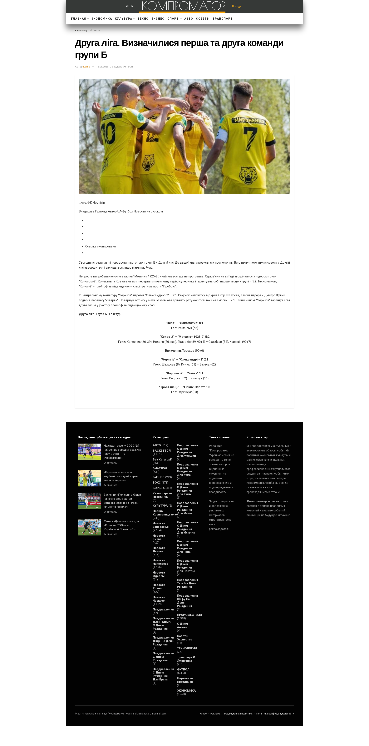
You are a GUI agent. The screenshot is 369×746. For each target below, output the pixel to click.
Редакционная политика (238, 713)
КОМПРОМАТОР (184, 6)
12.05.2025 (102, 66)
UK (131, 6)
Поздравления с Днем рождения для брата (163, 674)
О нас (203, 713)
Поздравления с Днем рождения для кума (187, 470)
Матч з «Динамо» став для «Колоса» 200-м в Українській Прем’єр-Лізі (121, 525)
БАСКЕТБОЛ (162, 450)
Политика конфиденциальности (275, 713)
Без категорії (162, 459)
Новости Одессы (159, 574)
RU (127, 6)
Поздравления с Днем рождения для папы (187, 547)
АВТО (188, 18)
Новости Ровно (159, 586)
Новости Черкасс (159, 598)
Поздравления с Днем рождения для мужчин (187, 527)
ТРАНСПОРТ (223, 18)
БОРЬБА (159, 488)
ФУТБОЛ (95, 30)
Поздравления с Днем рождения (163, 657)
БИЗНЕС (158, 18)
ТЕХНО (143, 18)
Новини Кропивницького (165, 512)
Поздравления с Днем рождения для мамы (187, 508)
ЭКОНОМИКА (101, 18)
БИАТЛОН (160, 468)
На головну (81, 30)
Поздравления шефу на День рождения (187, 601)
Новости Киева (159, 537)
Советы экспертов (184, 637)
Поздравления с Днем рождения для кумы (187, 489)
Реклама (215, 713)
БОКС (157, 482)
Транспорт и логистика (186, 658)
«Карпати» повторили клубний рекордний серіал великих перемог (121, 476)
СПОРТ (173, 18)
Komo (86, 66)
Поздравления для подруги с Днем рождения (163, 623)
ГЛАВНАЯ (78, 18)
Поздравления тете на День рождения (187, 583)
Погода (236, 6)
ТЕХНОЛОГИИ (187, 648)
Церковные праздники (185, 680)
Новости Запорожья (161, 525)
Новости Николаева (160, 562)
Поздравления (163, 609)
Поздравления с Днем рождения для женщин (187, 450)
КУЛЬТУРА (123, 18)
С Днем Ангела (182, 625)
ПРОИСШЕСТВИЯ (189, 615)
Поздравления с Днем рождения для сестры (187, 566)
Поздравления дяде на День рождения (163, 641)
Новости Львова (159, 549)
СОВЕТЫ (203, 18)
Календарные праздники (163, 495)
